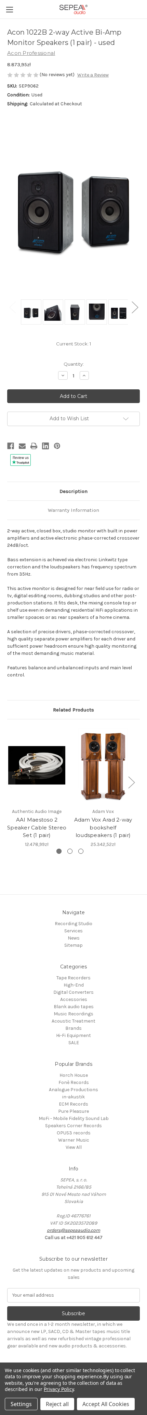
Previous (12, 306)
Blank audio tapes (74, 1007)
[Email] (22, 446)
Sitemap (73, 945)
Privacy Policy (59, 1389)
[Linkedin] (45, 446)
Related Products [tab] (73, 710)
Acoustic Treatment (73, 1021)
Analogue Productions (73, 1090)
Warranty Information (73, 510)
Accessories (73, 999)
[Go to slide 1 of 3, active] (59, 851)
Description (73, 491)
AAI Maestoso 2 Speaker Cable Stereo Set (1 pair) (36, 827)
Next (135, 306)
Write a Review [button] (93, 75)
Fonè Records (73, 1082)
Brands (73, 1028)
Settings (21, 1404)
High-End (74, 985)
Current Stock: (73, 343)
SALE (73, 1043)
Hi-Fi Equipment (73, 1035)
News (74, 938)
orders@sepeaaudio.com (73, 1230)
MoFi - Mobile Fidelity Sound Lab (74, 1118)
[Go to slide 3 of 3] (80, 851)
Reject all (57, 1404)
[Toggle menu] (9, 9)
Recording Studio (73, 924)
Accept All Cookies (105, 1404)
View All (74, 1147)
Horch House (73, 1075)
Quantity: (74, 364)
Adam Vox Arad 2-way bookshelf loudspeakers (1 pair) (103, 827)
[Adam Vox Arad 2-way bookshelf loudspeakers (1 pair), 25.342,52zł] (103, 765)
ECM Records (73, 1104)
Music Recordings (73, 1014)
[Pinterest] (57, 446)
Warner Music (73, 1140)
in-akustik (73, 1097)
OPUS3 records (74, 1133)
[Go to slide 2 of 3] (69, 851)
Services (73, 931)
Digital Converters (73, 992)
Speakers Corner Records (73, 1126)
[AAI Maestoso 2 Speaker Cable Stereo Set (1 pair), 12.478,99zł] (36, 765)
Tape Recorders (73, 978)
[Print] (33, 446)
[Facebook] (10, 446)
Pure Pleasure (73, 1111)
